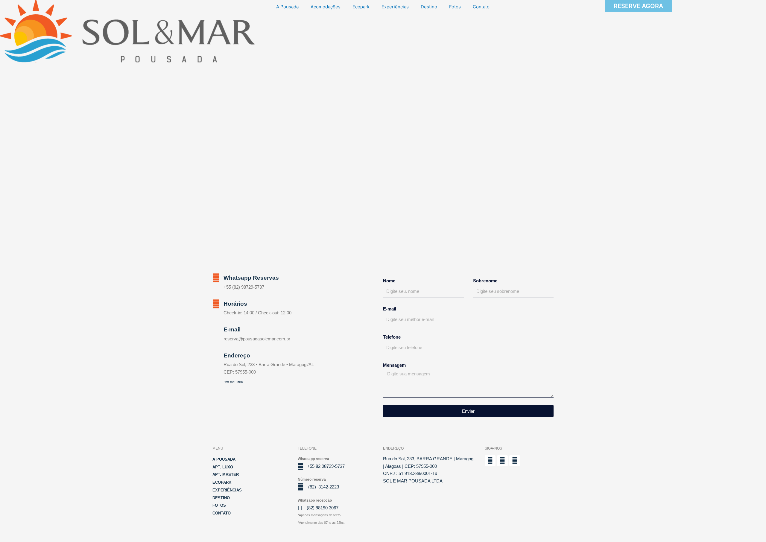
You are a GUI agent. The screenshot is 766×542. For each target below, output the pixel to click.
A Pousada (287, 7)
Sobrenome (485, 280)
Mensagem (394, 365)
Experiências (395, 7)
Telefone (392, 336)
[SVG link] (127, 31)
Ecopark (361, 7)
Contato (481, 7)
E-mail (389, 308)
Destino (429, 7)
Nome (389, 280)
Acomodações (326, 7)
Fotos (455, 7)
